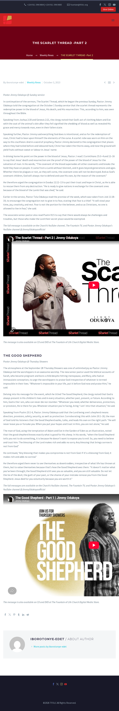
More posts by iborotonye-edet (50, 646)
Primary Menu (113, 20)
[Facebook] (100, 4)
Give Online (108, 9)
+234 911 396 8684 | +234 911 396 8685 (44, 4)
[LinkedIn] (23, 614)
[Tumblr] (19, 614)
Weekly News (34, 82)
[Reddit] (27, 614)
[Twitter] (105, 4)
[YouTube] (114, 4)
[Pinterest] (14, 614)
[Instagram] (109, 4)
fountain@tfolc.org (79, 4)
